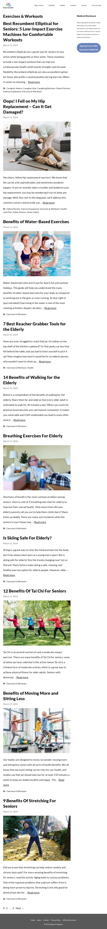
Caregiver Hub (29, 88)
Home (33, 920)
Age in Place (39, 5)
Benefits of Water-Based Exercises (36, 221)
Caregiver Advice (14, 88)
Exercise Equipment (12, 91)
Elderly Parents (63, 88)
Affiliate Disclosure (69, 920)
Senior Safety (33, 212)
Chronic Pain (96, 5)
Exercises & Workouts (32, 91)
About (39, 920)
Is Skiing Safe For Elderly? (27, 537)
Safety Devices (19, 212)
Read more (34, 81)
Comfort (73, 5)
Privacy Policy (56, 920)
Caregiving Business (46, 88)
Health (62, 5)
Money (84, 5)
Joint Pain (7, 212)
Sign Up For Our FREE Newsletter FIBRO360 (88, 48)
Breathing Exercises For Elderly (33, 435)
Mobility (52, 5)
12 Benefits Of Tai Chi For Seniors (34, 590)
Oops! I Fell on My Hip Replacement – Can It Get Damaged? (27, 106)
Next (20, 908)
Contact (46, 920)
